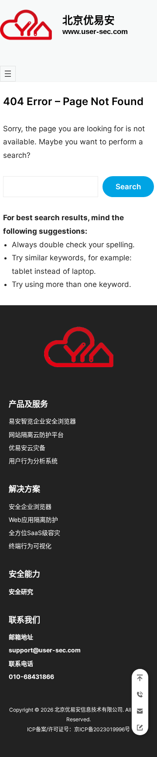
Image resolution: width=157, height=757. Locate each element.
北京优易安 (88, 20)
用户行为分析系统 (33, 460)
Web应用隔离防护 (33, 519)
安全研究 (21, 591)
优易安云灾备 (27, 447)
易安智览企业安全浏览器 (42, 421)
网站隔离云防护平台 (36, 434)
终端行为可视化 (30, 545)
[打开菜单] (8, 74)
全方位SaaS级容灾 (34, 532)
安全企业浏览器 (30, 506)
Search (128, 186)
